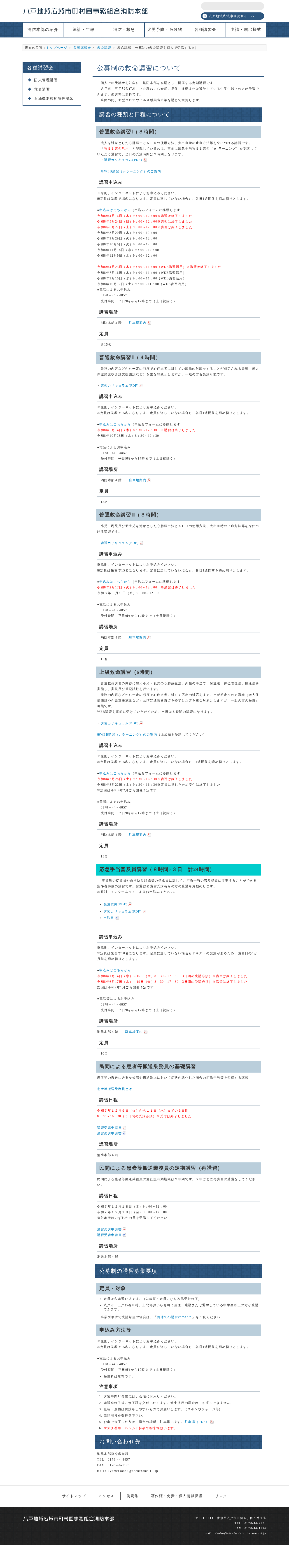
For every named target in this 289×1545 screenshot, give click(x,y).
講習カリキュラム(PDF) (123, 160)
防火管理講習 (46, 80)
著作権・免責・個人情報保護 (177, 1496)
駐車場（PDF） (197, 1422)
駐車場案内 (137, 323)
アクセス (106, 1496)
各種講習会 (205, 29)
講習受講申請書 (109, 1127)
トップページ (57, 47)
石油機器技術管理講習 (54, 98)
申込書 (109, 918)
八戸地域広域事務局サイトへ (232, 16)
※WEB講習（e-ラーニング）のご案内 (129, 171)
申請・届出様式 (246, 29)
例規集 (133, 1496)
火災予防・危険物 (165, 29)
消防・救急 (124, 29)
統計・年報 (83, 29)
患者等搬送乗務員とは (114, 1089)
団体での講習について (174, 1317)
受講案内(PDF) (116, 904)
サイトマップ (74, 1496)
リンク (221, 1496)
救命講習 (104, 47)
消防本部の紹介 (42, 29)
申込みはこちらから (115, 210)
